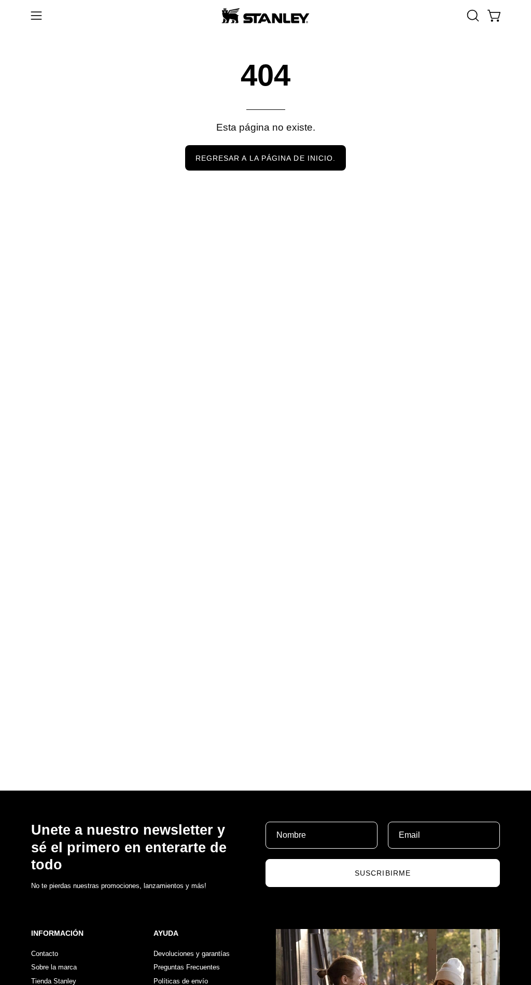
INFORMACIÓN (57, 933)
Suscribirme (383, 873)
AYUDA (165, 933)
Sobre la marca (54, 967)
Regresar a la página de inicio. (265, 158)
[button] (472, 15)
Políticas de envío (180, 980)
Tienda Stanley (53, 980)
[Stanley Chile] (265, 15)
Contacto (44, 954)
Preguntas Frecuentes (186, 967)
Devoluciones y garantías (191, 954)
